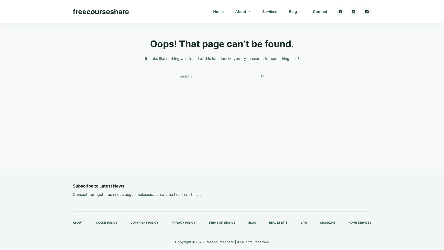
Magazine (327, 222)
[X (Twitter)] (353, 11)
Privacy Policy (183, 222)
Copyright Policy (144, 222)
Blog (293, 11)
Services (269, 11)
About (240, 11)
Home (218, 11)
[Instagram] (367, 11)
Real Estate (278, 222)
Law (304, 222)
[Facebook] (340, 11)
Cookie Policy (106, 222)
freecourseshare (101, 11)
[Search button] (263, 76)
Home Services (359, 222)
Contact (320, 11)
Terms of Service (222, 222)
